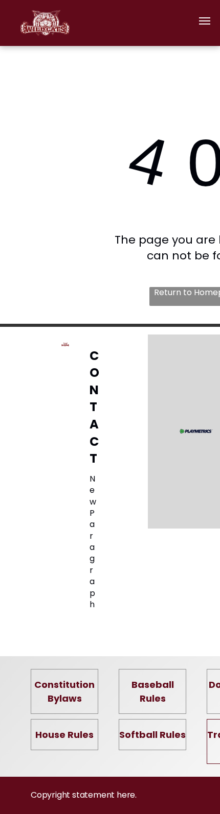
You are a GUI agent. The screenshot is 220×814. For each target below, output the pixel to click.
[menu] (204, 21)
